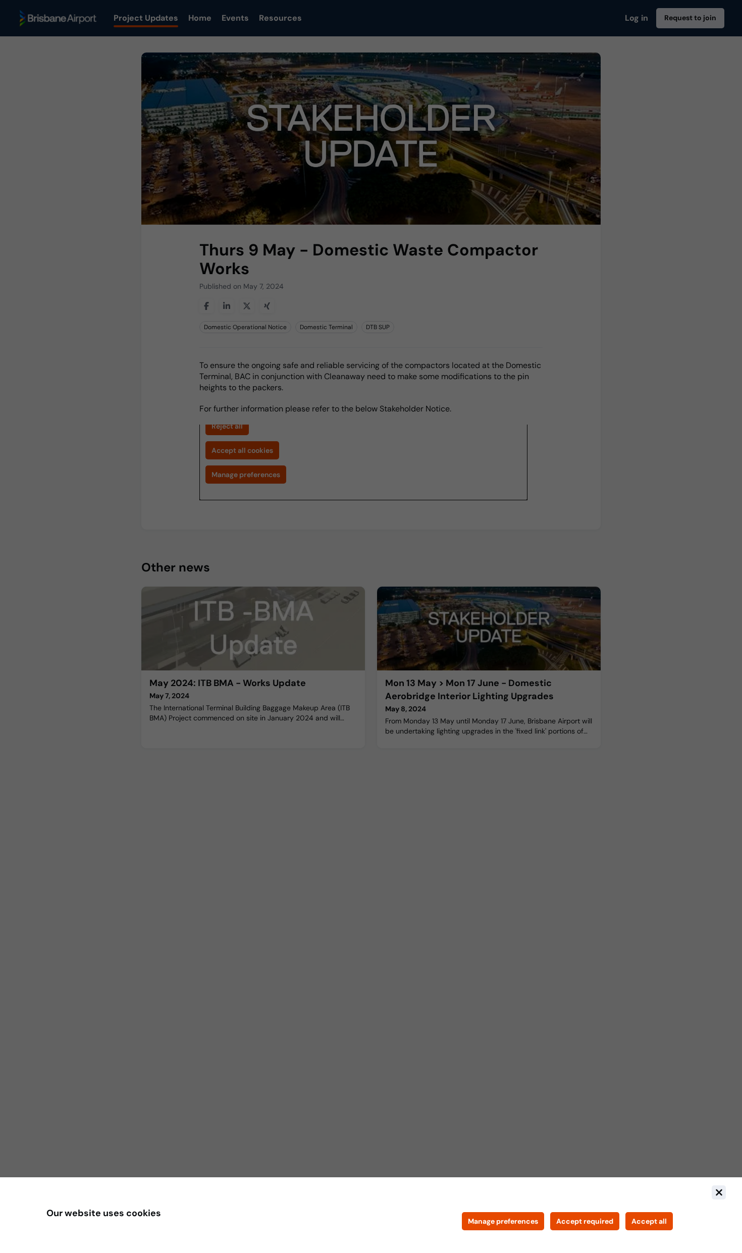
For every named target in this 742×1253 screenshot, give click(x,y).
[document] (371, 1215)
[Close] (719, 1192)
